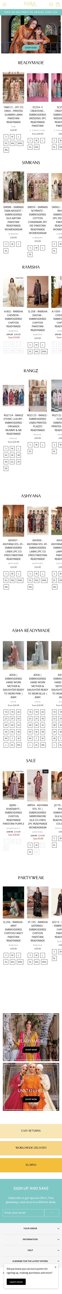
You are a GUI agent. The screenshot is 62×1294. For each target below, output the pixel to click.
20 (18, 711)
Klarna (31, 1165)
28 (18, 455)
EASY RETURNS (31, 1130)
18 (12, 711)
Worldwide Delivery (31, 1148)
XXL (12, 143)
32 (12, 461)
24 (12, 718)
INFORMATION (30, 1239)
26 (12, 455)
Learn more (16, 1281)
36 (6, 468)
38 (18, 731)
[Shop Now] (31, 1037)
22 (6, 718)
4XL (6, 149)
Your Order (30, 1228)
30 (6, 461)
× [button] (55, 1267)
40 (6, 738)
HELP (30, 1250)
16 (6, 711)
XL (6, 143)
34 (18, 461)
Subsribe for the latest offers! (30, 1261)
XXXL (20, 143)
